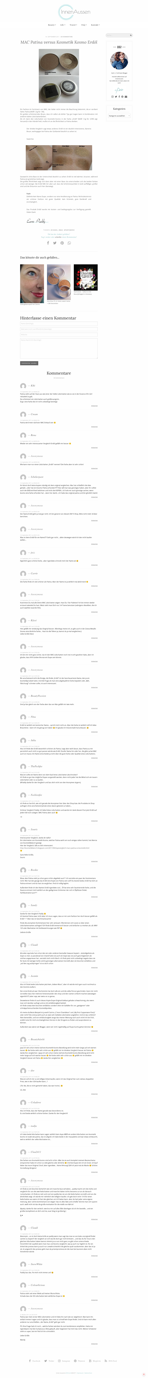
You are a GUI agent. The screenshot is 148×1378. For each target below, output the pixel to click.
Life (62, 25)
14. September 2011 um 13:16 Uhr (30, 801)
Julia (33, 740)
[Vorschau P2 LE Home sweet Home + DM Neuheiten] (59, 282)
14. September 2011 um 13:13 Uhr (30, 772)
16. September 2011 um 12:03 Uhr (30, 1270)
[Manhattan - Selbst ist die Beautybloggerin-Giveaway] (86, 277)
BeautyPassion (38, 695)
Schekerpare (37, 476)
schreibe (58, 237)
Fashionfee (36, 794)
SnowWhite (36, 1264)
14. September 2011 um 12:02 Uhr (30, 652)
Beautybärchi (38, 1039)
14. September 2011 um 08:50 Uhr (30, 441)
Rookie (34, 869)
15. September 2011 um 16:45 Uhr (30, 1234)
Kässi (34, 620)
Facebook (36, 1361)
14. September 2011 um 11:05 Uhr (30, 600)
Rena (33, 435)
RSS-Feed (112, 1361)
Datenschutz (88, 1373)
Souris (34, 829)
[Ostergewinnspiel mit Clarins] (32, 283)
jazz (33, 552)
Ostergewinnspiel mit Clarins (30, 304)
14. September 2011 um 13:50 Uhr (30, 911)
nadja (34, 1125)
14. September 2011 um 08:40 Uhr (30, 392)
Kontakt (94, 25)
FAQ (83, 25)
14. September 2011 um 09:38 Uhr (30, 558)
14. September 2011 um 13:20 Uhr (30, 835)
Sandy (34, 905)
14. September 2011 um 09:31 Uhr (30, 535)
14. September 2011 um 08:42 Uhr (30, 420)
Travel (73, 25)
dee (32, 1070)
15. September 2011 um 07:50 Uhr (30, 1158)
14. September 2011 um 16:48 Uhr (30, 1077)
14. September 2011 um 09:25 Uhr (30, 511)
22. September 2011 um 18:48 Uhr (30, 1291)
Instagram (66, 1361)
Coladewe (36, 1102)
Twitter (51, 1361)
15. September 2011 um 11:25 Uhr (30, 1187)
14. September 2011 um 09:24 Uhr (30, 483)
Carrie (34, 573)
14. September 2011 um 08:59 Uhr (30, 462)
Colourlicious (38, 1285)
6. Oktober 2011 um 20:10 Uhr (28, 1315)
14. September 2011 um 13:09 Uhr (30, 746)
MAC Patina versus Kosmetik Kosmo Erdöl (59, 42)
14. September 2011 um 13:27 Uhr (30, 876)
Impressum (80, 1373)
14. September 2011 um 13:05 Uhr (30, 723)
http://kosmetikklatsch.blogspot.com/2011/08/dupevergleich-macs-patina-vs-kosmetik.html (54, 848)
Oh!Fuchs (68, 1373)
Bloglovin (96, 1361)
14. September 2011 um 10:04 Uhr (30, 579)
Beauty (51, 25)
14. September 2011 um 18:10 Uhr (30, 1108)
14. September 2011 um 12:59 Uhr (30, 702)
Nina (33, 716)
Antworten (94, 406)
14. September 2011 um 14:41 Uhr (30, 982)
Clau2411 (36, 1151)
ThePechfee (36, 766)
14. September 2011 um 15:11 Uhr (30, 1045)
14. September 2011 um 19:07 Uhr (30, 1132)
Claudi (34, 944)
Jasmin (34, 976)
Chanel (55, 230)
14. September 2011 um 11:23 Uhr (30, 626)
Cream (34, 414)
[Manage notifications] (143, 1374)
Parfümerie (70, 230)
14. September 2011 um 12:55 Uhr (30, 676)
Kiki (33, 385)
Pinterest (81, 1361)
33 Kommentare (67, 37)
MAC (61, 230)
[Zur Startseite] (74, 12)
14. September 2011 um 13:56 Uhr (30, 951)
